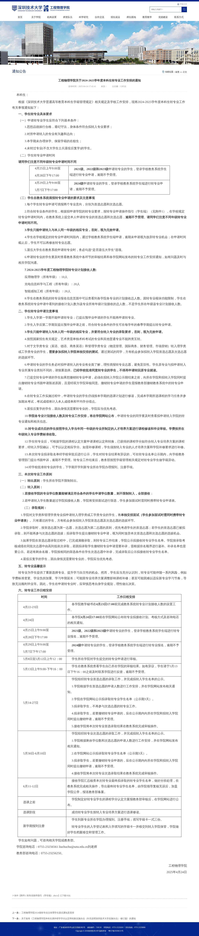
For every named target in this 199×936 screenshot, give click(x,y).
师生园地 (131, 17)
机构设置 (52, 17)
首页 (20, 17)
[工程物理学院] (27, 8)
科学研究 (83, 17)
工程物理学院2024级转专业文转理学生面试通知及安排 (47, 913)
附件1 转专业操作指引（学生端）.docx (39, 895)
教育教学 (147, 17)
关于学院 (36, 17)
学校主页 (183, 4)
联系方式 (179, 17)
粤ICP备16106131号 (115, 931)
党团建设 (163, 17)
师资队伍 (67, 17)
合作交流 (99, 17)
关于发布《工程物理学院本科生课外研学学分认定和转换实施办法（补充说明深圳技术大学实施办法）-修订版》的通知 (78, 918)
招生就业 (115, 17)
